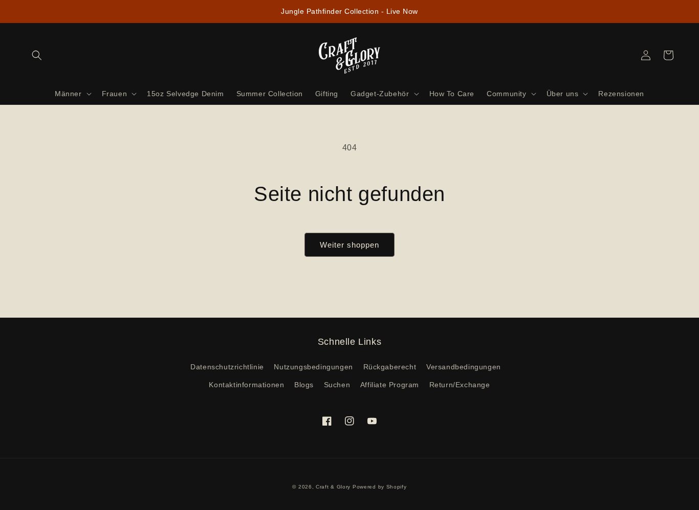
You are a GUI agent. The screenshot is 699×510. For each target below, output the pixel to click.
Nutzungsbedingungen (313, 367)
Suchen (337, 385)
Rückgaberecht (390, 367)
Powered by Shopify (380, 487)
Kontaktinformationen (246, 385)
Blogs (304, 385)
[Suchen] (37, 55)
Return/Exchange (459, 385)
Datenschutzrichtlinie (227, 367)
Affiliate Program (389, 385)
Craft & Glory (333, 487)
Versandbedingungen (463, 367)
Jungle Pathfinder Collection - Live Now (349, 11)
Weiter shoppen (349, 244)
